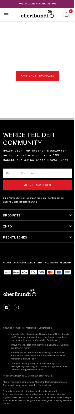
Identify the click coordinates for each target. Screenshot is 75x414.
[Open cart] (66, 14)
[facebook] (6, 307)
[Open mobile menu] (5, 15)
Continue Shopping (37, 75)
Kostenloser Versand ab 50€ (37, 4)
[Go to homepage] (37, 14)
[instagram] (17, 307)
